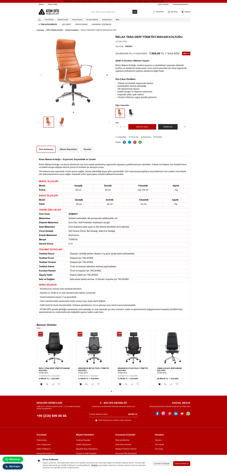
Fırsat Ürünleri (77, 20)
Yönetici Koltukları (72, 30)
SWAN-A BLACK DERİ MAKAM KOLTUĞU (169, 369)
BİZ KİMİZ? (66, 24)
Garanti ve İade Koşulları (86, 453)
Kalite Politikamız (44, 449)
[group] (74, 72)
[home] (40, 19)
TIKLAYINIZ (87, 257)
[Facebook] (157, 413)
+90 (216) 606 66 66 (51, 416)
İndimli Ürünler (63, 20)
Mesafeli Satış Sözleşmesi (87, 449)
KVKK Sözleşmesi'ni (105, 420)
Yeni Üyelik (159, 444)
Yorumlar (87, 149)
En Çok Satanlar (92, 20)
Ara (134, 12)
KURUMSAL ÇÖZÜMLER (101, 24)
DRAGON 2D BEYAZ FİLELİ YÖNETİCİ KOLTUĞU (93, 369)
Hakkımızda (42, 440)
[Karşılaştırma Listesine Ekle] (53, 384)
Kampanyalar (107, 20)
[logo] (49, 12)
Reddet (94, 465)
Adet (117, 122)
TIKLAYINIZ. (96, 270)
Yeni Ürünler (49, 20)
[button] (73, 112)
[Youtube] (182, 413)
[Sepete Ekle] (41, 384)
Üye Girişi (159, 449)
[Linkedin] (176, 413)
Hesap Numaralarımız (180, 4)
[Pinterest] (170, 413)
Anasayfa (40, 30)
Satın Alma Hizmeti (123, 444)
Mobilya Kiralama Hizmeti (125, 449)
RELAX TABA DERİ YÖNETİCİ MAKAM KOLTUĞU (99, 30)
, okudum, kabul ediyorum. (115, 420)
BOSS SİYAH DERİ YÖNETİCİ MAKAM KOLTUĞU (54, 369)
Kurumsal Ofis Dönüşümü (126, 453)
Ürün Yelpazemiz (44, 444)
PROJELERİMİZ (81, 24)
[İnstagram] (163, 413)
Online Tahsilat (163, 4)
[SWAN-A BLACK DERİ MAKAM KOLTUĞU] (172, 348)
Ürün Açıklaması (46, 149)
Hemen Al (167, 127)
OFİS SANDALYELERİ (54, 30)
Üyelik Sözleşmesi (83, 444)
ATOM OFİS (121, 41)
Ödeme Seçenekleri (68, 149)
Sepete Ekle (142, 127)
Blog (117, 20)
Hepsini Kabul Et (182, 463)
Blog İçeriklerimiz (122, 440)
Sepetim (158, 440)
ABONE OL (133, 414)
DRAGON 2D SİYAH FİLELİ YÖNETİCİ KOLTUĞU (133, 369)
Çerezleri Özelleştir (162, 463)
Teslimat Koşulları (83, 440)
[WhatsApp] (188, 413)
